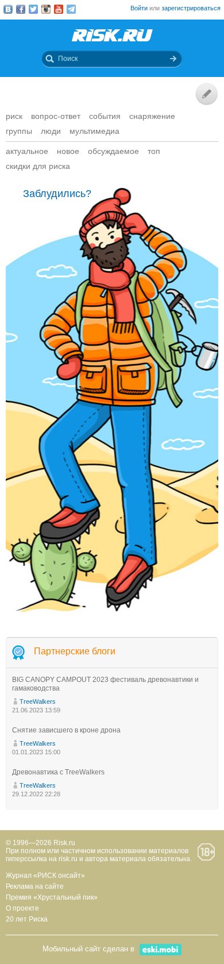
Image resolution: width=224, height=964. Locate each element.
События (105, 116)
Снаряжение (152, 116)
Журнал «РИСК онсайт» (45, 876)
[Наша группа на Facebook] (20, 9)
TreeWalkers (38, 701)
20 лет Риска (27, 919)
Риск (14, 116)
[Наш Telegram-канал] (71, 9)
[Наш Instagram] (46, 9)
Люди (51, 131)
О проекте (22, 908)
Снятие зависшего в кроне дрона (66, 730)
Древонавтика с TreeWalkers (58, 772)
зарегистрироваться (191, 8)
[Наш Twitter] (33, 9)
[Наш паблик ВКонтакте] (8, 9)
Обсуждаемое (113, 151)
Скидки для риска (38, 166)
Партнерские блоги (74, 651)
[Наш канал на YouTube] (58, 9)
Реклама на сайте (35, 886)
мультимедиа (94, 131)
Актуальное (27, 151)
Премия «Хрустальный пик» (52, 897)
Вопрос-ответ (55, 116)
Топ (154, 151)
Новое (68, 151)
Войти (139, 8)
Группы (19, 131)
